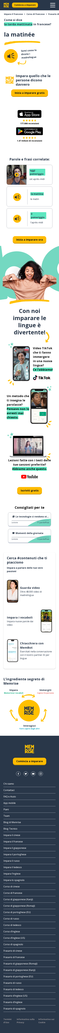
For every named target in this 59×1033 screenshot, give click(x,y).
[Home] (10, 80)
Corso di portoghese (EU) (17, 912)
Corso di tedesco (12, 925)
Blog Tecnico (10, 828)
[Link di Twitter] (25, 773)
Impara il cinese (11, 835)
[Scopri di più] (52, 5)
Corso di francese (35, 14)
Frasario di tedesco (13, 989)
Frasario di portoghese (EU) (18, 976)
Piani (6, 809)
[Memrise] (6, 5)
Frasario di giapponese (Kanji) (19, 970)
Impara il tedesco (12, 867)
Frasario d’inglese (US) (15, 995)
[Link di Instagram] (40, 773)
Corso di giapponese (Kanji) (18, 899)
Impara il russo (11, 860)
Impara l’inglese (11, 873)
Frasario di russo (12, 982)
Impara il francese (13, 14)
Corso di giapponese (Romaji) (19, 905)
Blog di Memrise (12, 822)
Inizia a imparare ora (29, 239)
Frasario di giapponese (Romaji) (20, 963)
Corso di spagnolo (13, 944)
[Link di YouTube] (33, 773)
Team (6, 815)
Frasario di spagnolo (14, 1008)
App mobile (9, 803)
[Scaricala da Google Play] (29, 131)
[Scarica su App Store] (29, 114)
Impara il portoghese (14, 854)
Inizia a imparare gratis (30, 93)
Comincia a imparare (25, 5)
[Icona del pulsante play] (16, 175)
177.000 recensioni (29, 123)
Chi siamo (8, 783)
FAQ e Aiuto (9, 796)
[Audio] (11, 56)
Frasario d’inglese (12, 1002)
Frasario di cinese (12, 950)
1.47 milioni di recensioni (29, 140)
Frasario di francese (14, 957)
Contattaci (8, 790)
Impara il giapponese (14, 848)
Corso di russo (11, 918)
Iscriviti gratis (30, 490)
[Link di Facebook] (18, 773)
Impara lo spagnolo (13, 880)
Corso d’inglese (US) (14, 937)
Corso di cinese (11, 886)
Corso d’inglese (11, 931)
